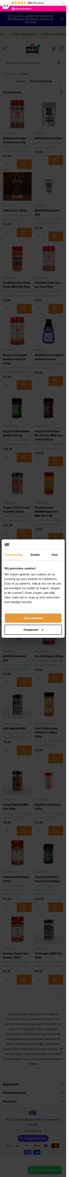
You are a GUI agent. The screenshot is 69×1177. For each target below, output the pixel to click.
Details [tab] (35, 554)
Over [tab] (55, 554)
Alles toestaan (33, 618)
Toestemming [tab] (13, 554)
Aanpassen (30, 629)
